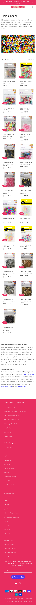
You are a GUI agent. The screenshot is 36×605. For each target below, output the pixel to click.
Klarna (16, 556)
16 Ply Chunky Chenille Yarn (12, 420)
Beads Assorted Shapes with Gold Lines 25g (26, 163)
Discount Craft (10, 598)
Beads (5, 456)
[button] (4, 7)
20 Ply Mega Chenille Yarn (11, 424)
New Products (8, 447)
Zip (11, 556)
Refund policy (29, 598)
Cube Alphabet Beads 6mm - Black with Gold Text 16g (9, 164)
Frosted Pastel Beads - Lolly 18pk (25, 219)
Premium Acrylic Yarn (10, 407)
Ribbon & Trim (8, 481)
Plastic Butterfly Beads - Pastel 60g (26, 82)
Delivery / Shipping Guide (11, 513)
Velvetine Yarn (8, 428)
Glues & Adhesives (9, 468)
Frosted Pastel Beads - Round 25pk (8, 245)
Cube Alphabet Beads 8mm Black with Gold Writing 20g (25, 192)
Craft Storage (8, 460)
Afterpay (6, 556)
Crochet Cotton (8, 436)
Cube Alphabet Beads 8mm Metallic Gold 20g (26, 272)
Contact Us (7, 529)
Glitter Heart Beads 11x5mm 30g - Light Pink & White (9, 192)
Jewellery (6, 472)
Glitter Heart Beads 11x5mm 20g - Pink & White (25, 136)
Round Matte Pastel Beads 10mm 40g (25, 108)
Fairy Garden (7, 464)
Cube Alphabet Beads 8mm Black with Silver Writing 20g (8, 329)
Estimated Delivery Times (11, 517)
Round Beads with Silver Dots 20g (9, 108)
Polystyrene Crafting (10, 476)
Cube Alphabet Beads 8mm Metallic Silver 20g (9, 300)
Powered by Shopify (19, 598)
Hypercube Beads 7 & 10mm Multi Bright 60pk (9, 219)
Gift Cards (7, 504)
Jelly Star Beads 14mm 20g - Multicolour (9, 82)
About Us (6, 525)
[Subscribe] (30, 570)
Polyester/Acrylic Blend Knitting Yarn (15, 411)
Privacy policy (9, 601)
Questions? (7, 509)
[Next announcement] (33, 2)
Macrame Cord (8, 432)
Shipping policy (28, 601)
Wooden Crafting (9, 493)
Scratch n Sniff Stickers (10, 485)
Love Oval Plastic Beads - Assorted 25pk (26, 245)
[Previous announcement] (3, 2)
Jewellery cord (21, 386)
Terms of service (18, 601)
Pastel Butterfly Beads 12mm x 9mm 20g (8, 135)
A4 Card (6, 452)
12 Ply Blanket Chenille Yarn (12, 415)
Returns (6, 521)
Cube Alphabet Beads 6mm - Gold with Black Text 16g (25, 301)
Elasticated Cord (6, 386)
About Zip (7, 533)
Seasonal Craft (8, 489)
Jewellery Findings (29, 374)
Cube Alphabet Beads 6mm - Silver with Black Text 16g (9, 273)
